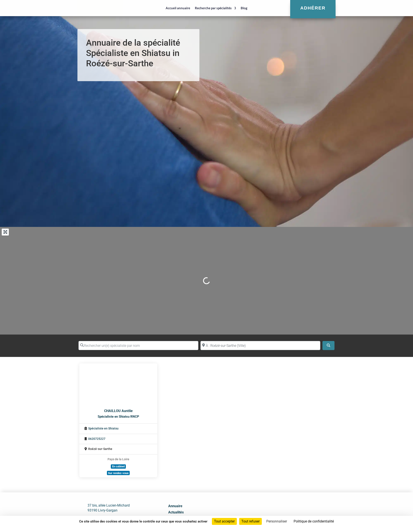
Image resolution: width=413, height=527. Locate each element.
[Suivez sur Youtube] (301, 513)
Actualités (176, 512)
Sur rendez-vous (118, 473)
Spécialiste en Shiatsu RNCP (118, 416)
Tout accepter (224, 521)
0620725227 (96, 439)
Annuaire (175, 506)
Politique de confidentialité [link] (314, 521)
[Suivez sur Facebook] (282, 513)
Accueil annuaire (178, 8)
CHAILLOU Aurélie (118, 411)
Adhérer (312, 7)
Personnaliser (276, 521)
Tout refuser (250, 521)
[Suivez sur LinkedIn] (292, 513)
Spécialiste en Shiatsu (103, 428)
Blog (244, 8)
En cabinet (118, 466)
